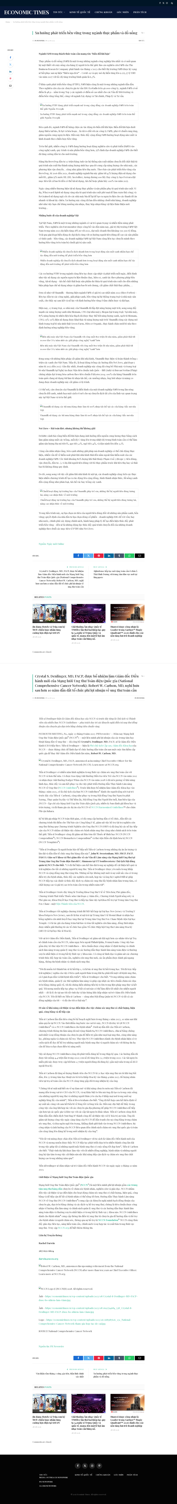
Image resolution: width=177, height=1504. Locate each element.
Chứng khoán (103, 12)
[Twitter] (10, 64)
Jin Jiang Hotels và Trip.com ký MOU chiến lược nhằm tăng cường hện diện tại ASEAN (48, 629)
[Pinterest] (10, 78)
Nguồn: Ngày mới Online (51, 543)
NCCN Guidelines (68, 787)
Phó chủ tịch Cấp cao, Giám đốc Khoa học (111, 745)
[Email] (10, 85)
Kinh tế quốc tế (80, 12)
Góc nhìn (123, 12)
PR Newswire (40, 41)
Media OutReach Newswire (53, 1477)
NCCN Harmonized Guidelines (107, 807)
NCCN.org (63, 1227)
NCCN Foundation (108, 1220)
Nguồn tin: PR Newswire (51, 1346)
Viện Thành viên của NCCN (70, 903)
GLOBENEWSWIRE (48, 1486)
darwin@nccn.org (48, 1258)
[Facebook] (10, 57)
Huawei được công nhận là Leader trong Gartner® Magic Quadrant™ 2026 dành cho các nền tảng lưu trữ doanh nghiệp (127, 631)
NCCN (84, 1184)
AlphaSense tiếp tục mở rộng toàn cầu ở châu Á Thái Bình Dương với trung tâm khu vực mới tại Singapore (115, 574)
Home (8, 22)
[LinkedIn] (10, 71)
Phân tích (140, 12)
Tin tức (58, 12)
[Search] (172, 3)
